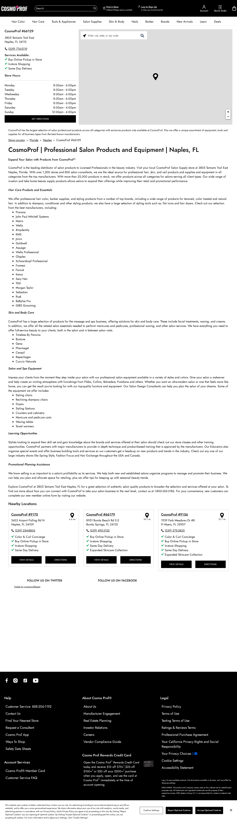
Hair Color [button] (18, 21)
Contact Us (13, 713)
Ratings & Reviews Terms (179, 727)
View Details (26, 559)
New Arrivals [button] (185, 21)
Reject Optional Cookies (179, 810)
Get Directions (40, 118)
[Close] (231, 810)
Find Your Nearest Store (22, 720)
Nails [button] (135, 21)
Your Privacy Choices (177, 753)
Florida (34, 140)
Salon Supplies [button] (92, 21)
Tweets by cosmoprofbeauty (27, 586)
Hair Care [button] (38, 21)
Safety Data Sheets (18, 748)
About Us (90, 706)
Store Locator (16, 140)
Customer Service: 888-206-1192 (28, 706)
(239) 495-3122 (100, 530)
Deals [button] (217, 21)
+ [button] (228, 112)
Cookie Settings (172, 760)
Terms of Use (170, 713)
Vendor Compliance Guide (102, 741)
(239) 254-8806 (25, 530)
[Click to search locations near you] (84, 35)
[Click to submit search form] (142, 35)
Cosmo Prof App (17, 734)
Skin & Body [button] (116, 21)
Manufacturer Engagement (102, 713)
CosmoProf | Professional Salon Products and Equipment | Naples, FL (103, 150)
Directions (60, 559)
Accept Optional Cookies (209, 810)
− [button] (228, 117)
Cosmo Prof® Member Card (25, 770)
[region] (118, 810)
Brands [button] (165, 21)
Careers (89, 734)
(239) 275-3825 (175, 530)
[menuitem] (18, 21)
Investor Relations (95, 727)
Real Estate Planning (97, 720)
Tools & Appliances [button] (64, 21)
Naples (47, 140)
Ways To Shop (15, 741)
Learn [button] (203, 21)
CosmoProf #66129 (19, 31)
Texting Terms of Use (175, 720)
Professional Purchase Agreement (185, 734)
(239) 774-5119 (17, 49)
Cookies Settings (151, 810)
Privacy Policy (171, 706)
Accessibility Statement (177, 767)
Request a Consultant (20, 727)
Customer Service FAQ (21, 777)
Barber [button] (149, 21)
